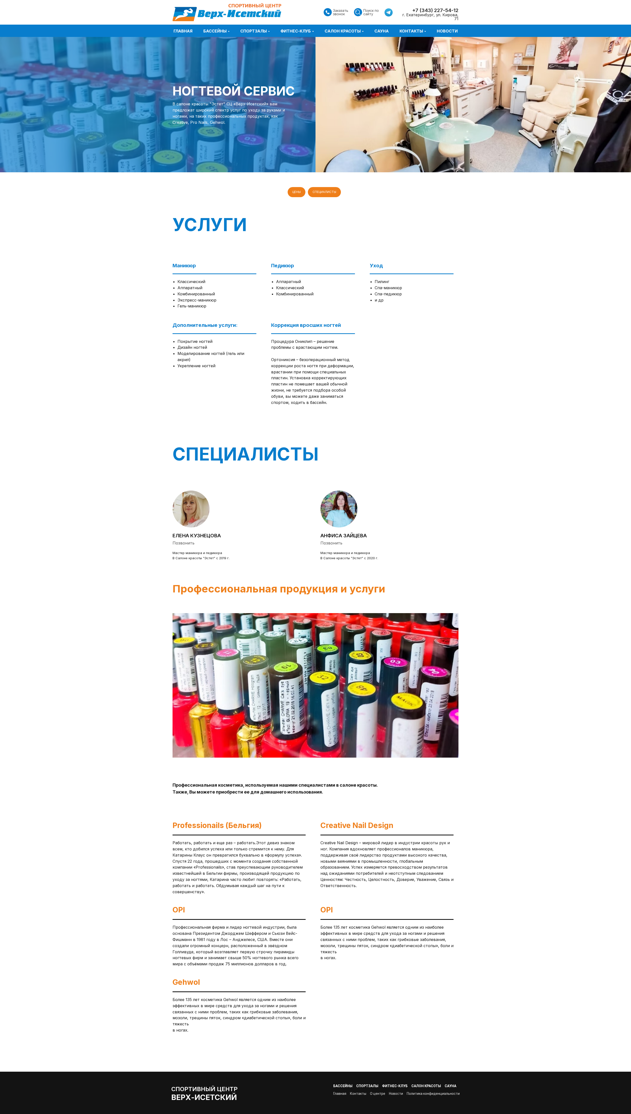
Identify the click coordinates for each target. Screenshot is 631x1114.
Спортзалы (367, 1086)
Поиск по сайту (371, 12)
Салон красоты (426, 1086)
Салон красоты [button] (343, 31)
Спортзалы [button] (253, 31)
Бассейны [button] (215, 31)
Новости (447, 31)
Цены (296, 192)
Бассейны (342, 1086)
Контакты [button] (411, 31)
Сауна (381, 31)
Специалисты (324, 192)
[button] (328, 12)
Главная (183, 31)
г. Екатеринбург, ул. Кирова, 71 (430, 16)
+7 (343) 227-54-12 (435, 10)
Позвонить (183, 543)
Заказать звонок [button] (340, 12)
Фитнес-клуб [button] (295, 31)
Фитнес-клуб (395, 1086)
